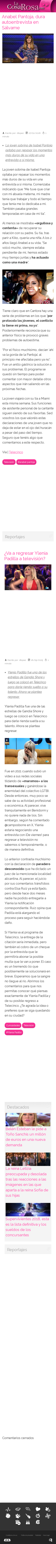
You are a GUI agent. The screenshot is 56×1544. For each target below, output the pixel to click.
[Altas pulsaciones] (8, 1509)
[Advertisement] (28, 96)
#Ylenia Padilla (13, 1032)
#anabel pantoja (26, 462)
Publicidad (38, 1535)
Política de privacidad (27, 1535)
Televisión (9, 462)
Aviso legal (46, 1535)
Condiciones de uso (11, 1535)
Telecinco (16, 452)
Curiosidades (13, 1025)
